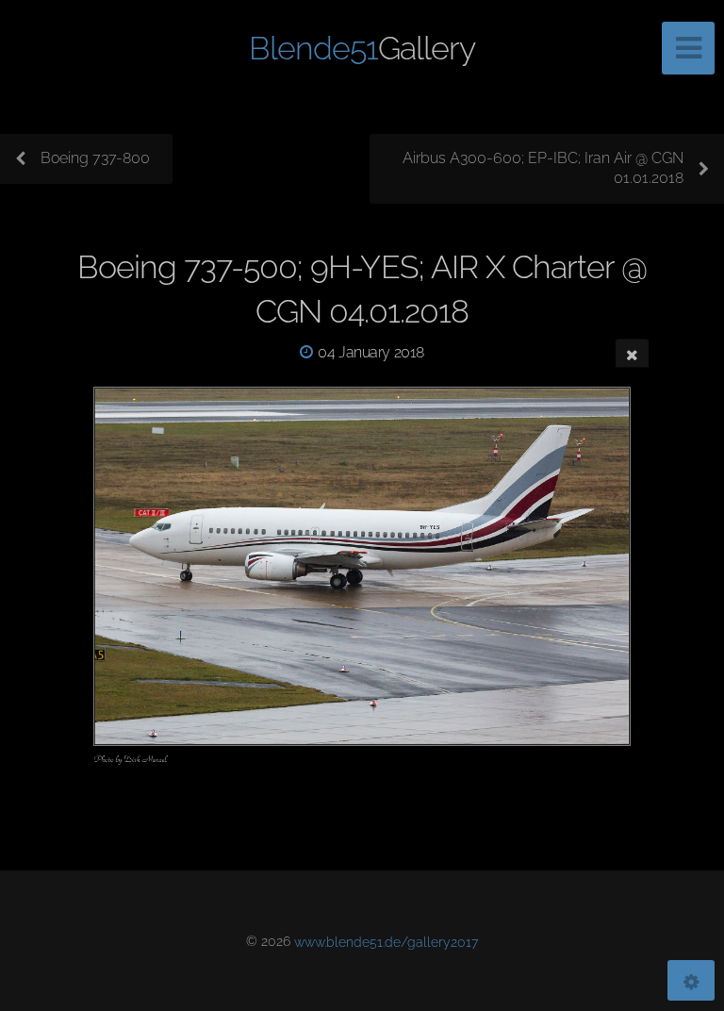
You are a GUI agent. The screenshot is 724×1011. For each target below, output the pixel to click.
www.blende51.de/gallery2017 (386, 941)
